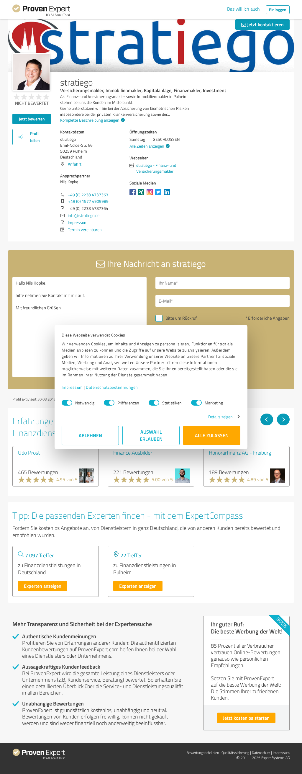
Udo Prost (29, 452)
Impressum (72, 387)
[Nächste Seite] (283, 419)
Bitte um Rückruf (181, 318)
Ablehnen (90, 435)
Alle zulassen (212, 435)
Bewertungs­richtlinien (203, 752)
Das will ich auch (243, 9)
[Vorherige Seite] (266, 419)
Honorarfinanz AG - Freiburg (240, 452)
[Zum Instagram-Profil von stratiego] (151, 195)
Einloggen (277, 9)
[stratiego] (31, 72)
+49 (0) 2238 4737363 (88, 194)
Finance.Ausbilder (132, 452)
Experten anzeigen (42, 585)
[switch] (109, 403)
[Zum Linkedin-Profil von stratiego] (168, 195)
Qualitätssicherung (235, 752)
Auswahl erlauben (151, 435)
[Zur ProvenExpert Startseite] (41, 11)
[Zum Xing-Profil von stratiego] (142, 195)
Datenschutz (261, 752)
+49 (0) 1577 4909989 (88, 201)
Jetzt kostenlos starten (246, 717)
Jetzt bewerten (32, 119)
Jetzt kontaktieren (265, 24)
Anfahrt (74, 164)
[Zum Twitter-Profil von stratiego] (159, 195)
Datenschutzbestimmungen (112, 387)
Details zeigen (220, 416)
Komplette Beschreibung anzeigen (89, 120)
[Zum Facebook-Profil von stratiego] (133, 195)
